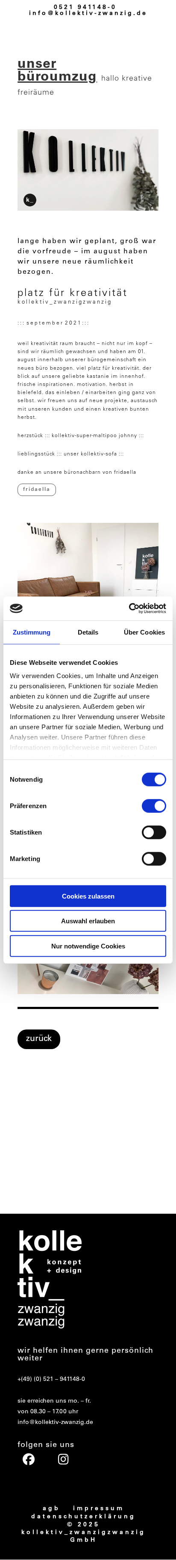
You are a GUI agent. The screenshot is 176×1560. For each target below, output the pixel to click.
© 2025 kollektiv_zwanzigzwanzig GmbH (83, 1532)
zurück (39, 1039)
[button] (27, 1175)
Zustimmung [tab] (32, 631)
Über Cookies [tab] (144, 631)
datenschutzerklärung (83, 1517)
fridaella (36, 489)
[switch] (154, 805)
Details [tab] (88, 631)
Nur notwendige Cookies (88, 945)
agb (51, 1509)
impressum (98, 1509)
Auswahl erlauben (88, 921)
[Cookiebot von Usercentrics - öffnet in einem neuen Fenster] (128, 608)
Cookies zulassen (88, 895)
